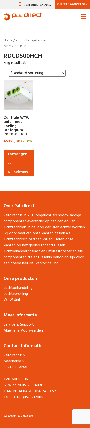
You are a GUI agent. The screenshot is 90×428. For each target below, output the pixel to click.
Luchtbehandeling (18, 288)
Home (8, 40)
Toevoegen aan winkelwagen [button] (19, 163)
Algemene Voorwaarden (23, 331)
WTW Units (13, 300)
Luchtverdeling (16, 294)
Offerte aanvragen (72, 4)
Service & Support (19, 325)
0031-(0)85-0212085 (37, 5)
